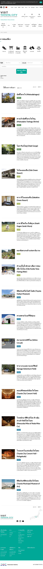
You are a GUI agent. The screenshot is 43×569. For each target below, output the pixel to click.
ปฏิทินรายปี (29, 536)
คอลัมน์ (10, 534)
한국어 (26, 7)
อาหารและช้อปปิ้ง (4, 552)
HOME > (2, 32)
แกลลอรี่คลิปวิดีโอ (12, 552)
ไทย (29, 7)
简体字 (23, 7)
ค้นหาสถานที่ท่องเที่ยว (21, 71)
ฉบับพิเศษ (11, 532)
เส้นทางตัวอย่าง (31, 547)
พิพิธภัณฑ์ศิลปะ (21, 540)
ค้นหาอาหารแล (3, 553)
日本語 (12, 7)
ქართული (33, 7)
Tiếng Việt (41, 7)
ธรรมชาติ (20, 542)
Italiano (37, 7)
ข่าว (10, 536)
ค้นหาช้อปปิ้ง (3, 555)
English (15, 7)
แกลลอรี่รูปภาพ (12, 553)
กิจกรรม (19, 532)
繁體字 (19, 7)
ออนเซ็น (19, 553)
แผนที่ (10, 555)
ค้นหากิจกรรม (29, 534)
